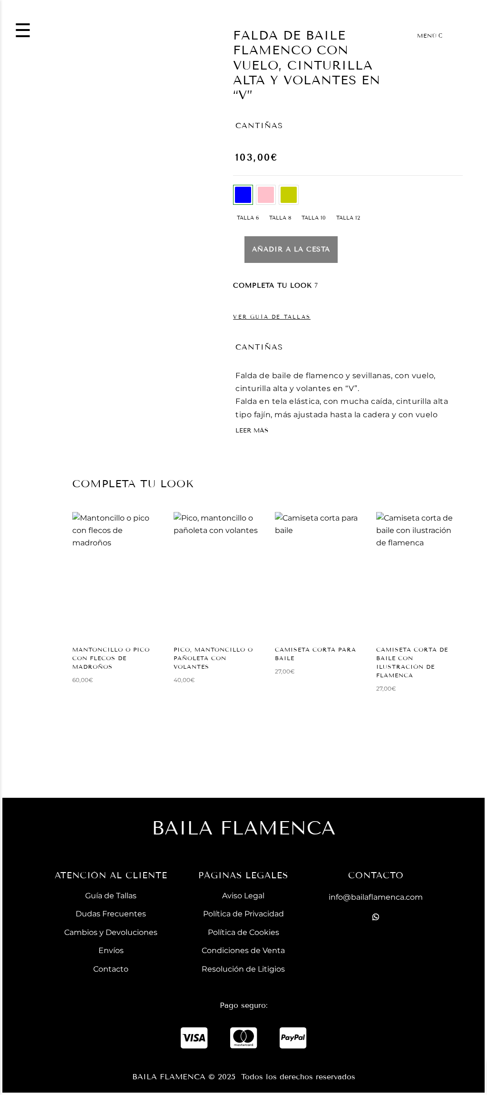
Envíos (111, 950)
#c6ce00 (289, 195)
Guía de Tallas (110, 895)
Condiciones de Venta (243, 950)
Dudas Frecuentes (111, 913)
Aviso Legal (243, 895)
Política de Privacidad (243, 913)
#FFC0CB (266, 195)
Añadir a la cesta (291, 249)
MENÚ (427, 35)
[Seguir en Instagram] (375, 962)
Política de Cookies (243, 932)
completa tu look (272, 285)
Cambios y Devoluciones (110, 932)
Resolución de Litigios (243, 969)
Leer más (251, 430)
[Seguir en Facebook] (375, 939)
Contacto (110, 969)
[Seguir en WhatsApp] (375, 916)
